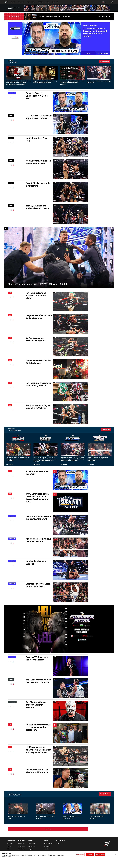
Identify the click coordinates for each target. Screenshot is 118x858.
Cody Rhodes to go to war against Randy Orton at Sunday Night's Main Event (43, 81)
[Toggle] (17, 37)
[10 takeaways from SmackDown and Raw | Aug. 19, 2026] (99, 73)
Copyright (30, 849)
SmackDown (12, 93)
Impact (9, 849)
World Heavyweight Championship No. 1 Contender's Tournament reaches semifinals (70, 82)
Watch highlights (104, 53)
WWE (10, 471)
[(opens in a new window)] (30, 16)
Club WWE (55, 2)
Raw (10, 292)
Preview (88, 53)
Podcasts (21, 2)
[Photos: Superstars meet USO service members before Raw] (70, 733)
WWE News (21, 843)
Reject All (90, 854)
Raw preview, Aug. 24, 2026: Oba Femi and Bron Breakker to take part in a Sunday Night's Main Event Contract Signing (17, 82)
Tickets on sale (101, 16)
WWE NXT (11, 115)
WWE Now (11, 679)
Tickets (40, 2)
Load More (48, 829)
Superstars (31, 2)
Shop (47, 2)
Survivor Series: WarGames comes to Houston (54, 17)
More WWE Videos (105, 793)
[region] (59, 854)
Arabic (57, 843)
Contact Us (47, 846)
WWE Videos (21, 846)
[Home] (6, 2)
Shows (13, 2)
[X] (15, 37)
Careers (9, 846)
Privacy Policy (31, 846)
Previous (3, 445)
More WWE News (104, 61)
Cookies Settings (80, 854)
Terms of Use (31, 843)
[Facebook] (13, 37)
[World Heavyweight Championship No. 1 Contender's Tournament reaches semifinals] (72, 73)
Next (114, 445)
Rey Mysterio (12, 702)
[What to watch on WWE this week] (70, 480)
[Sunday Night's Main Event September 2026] (45, 73)
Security (46, 849)
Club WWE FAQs (48, 843)
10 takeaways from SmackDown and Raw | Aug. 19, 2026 (97, 81)
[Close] (115, 854)
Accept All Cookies (100, 854)
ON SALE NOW (14, 16)
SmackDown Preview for (90, 25)
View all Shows (106, 429)
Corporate (9, 843)
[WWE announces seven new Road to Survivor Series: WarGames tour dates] (70, 502)
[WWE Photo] (59, 257)
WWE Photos (21, 849)
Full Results (9, 464)
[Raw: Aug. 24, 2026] (18, 73)
